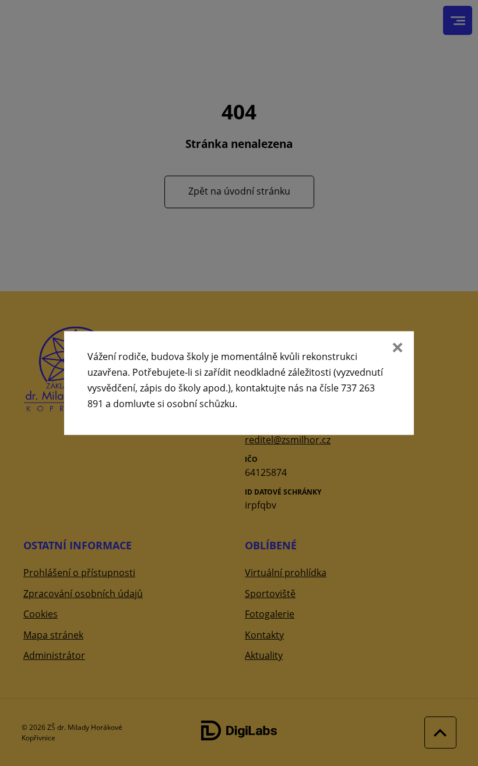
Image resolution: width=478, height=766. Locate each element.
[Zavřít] (396, 348)
